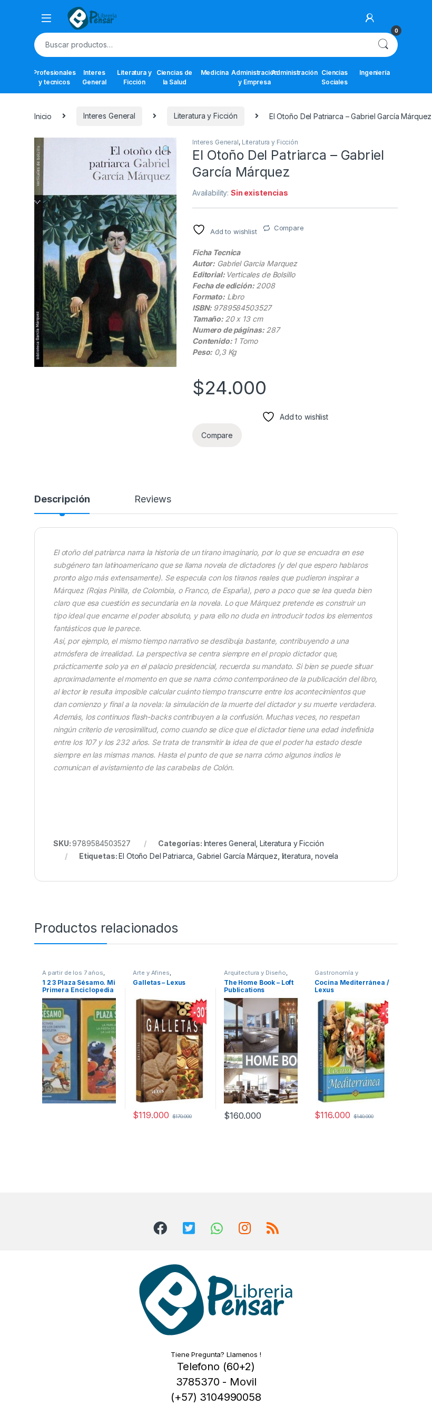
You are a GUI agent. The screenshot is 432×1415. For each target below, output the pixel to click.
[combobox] (201, 45)
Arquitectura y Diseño (255, 972)
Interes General (94, 77)
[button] (166, 149)
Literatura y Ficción (134, 77)
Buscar (383, 45)
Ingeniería (374, 72)
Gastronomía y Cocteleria (336, 976)
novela (326, 855)
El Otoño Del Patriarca (156, 855)
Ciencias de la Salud (174, 77)
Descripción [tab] (62, 500)
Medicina (215, 72)
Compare (289, 228)
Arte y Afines (151, 972)
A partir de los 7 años (72, 972)
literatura (296, 855)
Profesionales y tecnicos (54, 77)
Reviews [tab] (152, 500)
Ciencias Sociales (334, 77)
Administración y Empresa (254, 77)
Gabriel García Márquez (237, 855)
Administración (294, 72)
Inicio (43, 115)
